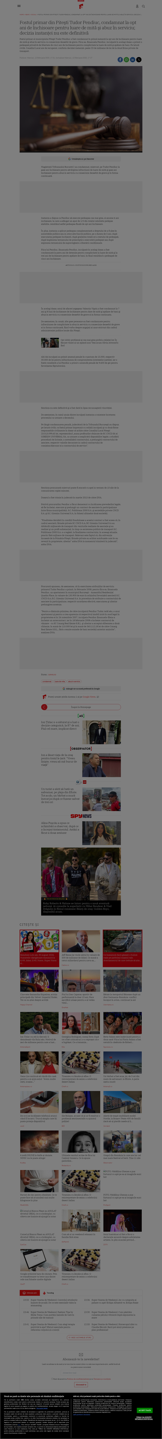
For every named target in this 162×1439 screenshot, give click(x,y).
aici (19, 1425)
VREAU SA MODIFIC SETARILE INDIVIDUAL (144, 1418)
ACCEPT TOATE (145, 1410)
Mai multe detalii (41, 1408)
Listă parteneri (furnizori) (81, 1414)
